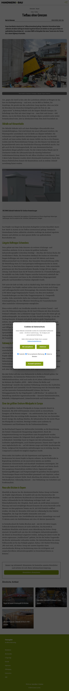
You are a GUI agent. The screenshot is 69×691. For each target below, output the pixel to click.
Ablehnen (43, 347)
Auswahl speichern (34, 363)
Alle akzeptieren (27, 347)
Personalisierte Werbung (35, 354)
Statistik (22, 354)
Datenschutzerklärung (34, 341)
